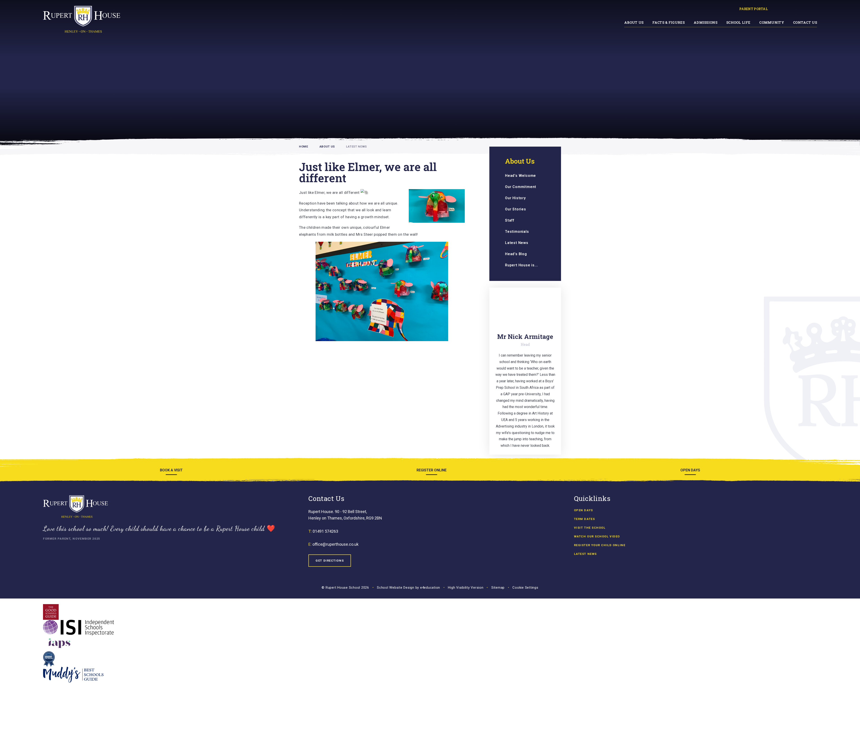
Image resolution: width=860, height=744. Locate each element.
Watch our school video (597, 536)
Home (303, 146)
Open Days (583, 510)
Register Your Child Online (600, 545)
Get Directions (330, 560)
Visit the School (590, 527)
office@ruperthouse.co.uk (335, 544)
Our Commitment (520, 187)
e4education (430, 588)
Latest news (585, 554)
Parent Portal (753, 9)
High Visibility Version (465, 588)
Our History (515, 198)
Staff (509, 220)
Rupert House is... (521, 265)
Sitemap (498, 588)
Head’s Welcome (520, 175)
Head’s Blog (516, 254)
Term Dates (584, 519)
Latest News (356, 146)
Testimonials (517, 231)
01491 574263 (325, 531)
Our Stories (515, 209)
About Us (327, 146)
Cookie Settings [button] (525, 588)
